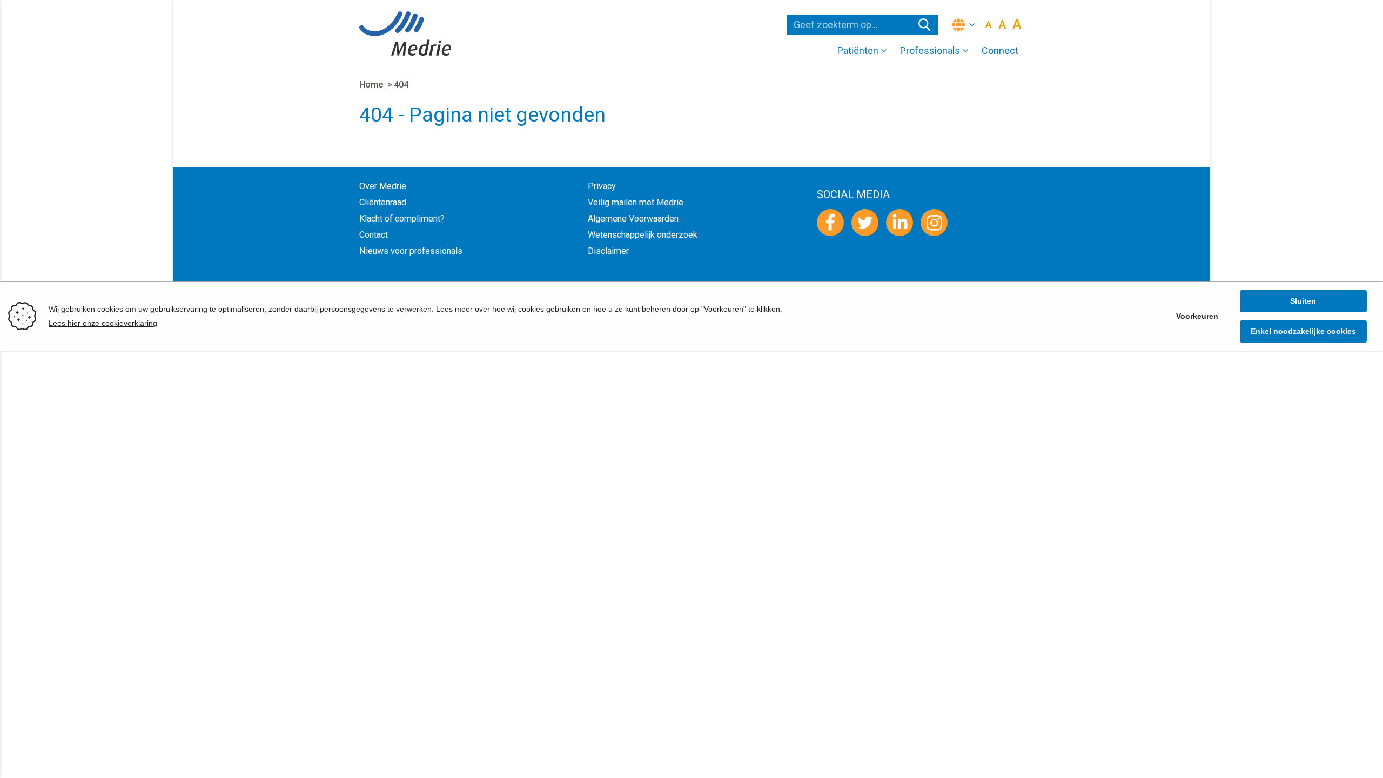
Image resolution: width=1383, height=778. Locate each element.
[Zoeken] (924, 25)
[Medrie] (405, 33)
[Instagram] (934, 222)
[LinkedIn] (899, 222)
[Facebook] (830, 222)
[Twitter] (864, 222)
